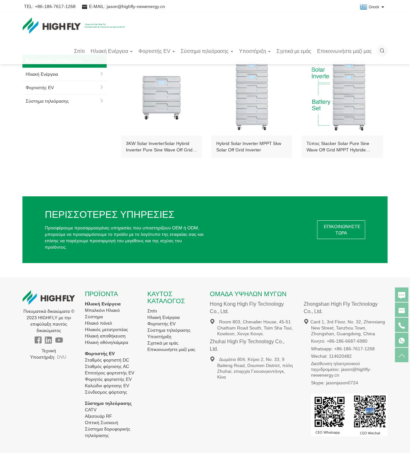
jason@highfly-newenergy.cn (136, 6)
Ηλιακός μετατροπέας (106, 329)
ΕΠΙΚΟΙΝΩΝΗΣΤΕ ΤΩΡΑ (342, 229)
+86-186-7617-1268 (55, 6)
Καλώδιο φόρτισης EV (107, 385)
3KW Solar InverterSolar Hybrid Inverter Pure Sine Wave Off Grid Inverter (159, 147)
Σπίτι (79, 51)
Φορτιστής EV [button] (154, 51)
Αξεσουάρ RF (98, 416)
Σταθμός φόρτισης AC (107, 366)
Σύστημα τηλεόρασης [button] (205, 51)
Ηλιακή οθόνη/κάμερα (106, 342)
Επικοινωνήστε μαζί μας (344, 51)
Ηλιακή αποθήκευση (105, 335)
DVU (61, 357)
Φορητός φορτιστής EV (108, 379)
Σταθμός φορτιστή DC (107, 360)
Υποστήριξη (159, 336)
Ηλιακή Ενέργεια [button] (109, 51)
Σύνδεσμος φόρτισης (106, 392)
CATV (90, 409)
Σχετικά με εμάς (293, 51)
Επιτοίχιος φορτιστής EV (109, 372)
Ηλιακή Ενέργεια (42, 74)
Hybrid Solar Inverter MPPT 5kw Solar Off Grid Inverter (248, 146)
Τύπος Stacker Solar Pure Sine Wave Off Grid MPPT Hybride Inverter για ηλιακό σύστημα (338, 147)
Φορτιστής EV (40, 87)
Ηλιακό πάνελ (98, 323)
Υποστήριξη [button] (252, 51)
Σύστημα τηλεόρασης (47, 101)
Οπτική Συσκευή (101, 422)
